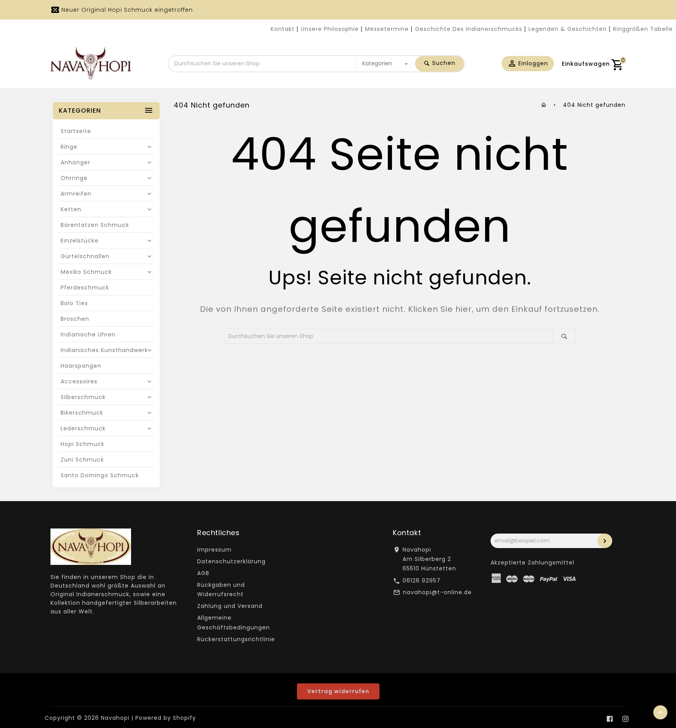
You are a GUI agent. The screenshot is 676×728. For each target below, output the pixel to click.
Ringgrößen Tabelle (643, 29)
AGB (203, 573)
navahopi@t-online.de (437, 592)
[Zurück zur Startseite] (544, 105)
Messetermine (387, 29)
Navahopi (115, 718)
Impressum (214, 550)
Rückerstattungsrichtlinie (236, 639)
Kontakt (283, 29)
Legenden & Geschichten (568, 29)
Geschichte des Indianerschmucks (468, 29)
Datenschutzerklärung (231, 561)
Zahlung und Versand (229, 606)
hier (463, 309)
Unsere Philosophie (330, 29)
